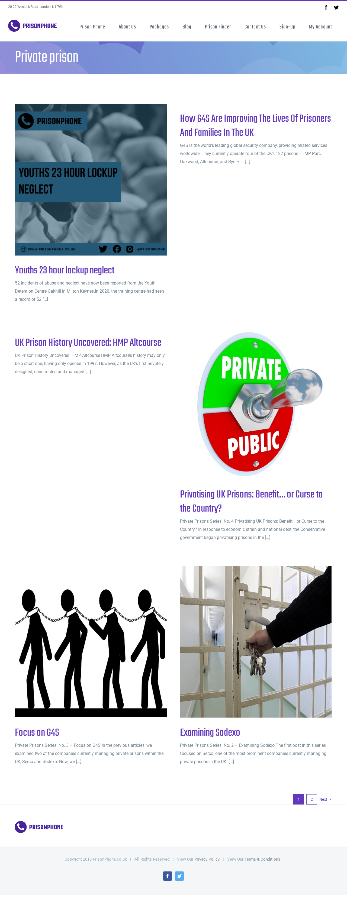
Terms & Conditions (262, 859)
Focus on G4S (82, 642)
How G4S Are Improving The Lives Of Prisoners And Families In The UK (255, 126)
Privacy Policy (207, 859)
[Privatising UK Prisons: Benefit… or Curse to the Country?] (256, 404)
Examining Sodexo (247, 642)
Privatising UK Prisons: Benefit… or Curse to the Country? (247, 404)
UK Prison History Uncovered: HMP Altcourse (88, 343)
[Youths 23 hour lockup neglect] (91, 180)
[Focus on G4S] (91, 642)
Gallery (100, 180)
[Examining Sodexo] (256, 642)
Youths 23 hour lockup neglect (82, 180)
